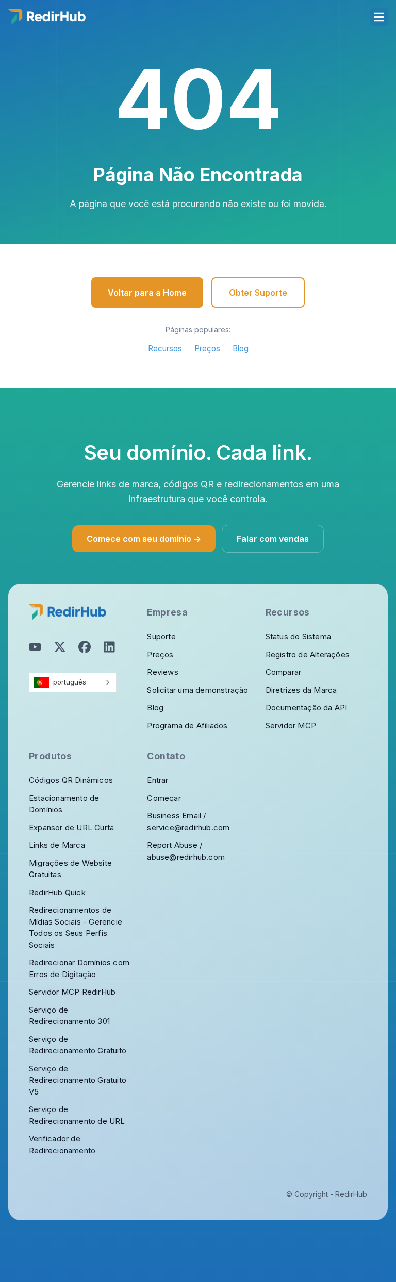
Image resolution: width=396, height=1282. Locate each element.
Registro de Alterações (308, 654)
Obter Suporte (258, 292)
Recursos (165, 348)
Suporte (161, 636)
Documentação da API (307, 707)
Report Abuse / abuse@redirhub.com (186, 851)
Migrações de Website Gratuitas (70, 869)
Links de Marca (57, 845)
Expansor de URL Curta (71, 827)
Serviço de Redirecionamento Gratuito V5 (77, 1080)
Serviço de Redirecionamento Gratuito (77, 1045)
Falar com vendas (273, 539)
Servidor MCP (291, 725)
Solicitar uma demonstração (197, 690)
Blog (241, 348)
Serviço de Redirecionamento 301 (69, 1016)
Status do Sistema (298, 636)
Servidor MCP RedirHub (72, 992)
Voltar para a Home (147, 292)
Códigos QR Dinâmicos (71, 780)
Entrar (157, 780)
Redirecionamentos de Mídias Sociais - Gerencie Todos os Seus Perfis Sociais (75, 927)
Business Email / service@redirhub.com (188, 821)
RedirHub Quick (57, 892)
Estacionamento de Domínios (64, 804)
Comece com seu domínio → (144, 539)
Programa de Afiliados (187, 725)
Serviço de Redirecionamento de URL (77, 1115)
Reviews (162, 672)
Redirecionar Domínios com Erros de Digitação (79, 968)
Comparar (284, 672)
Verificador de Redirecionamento (62, 1144)
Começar (163, 798)
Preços (207, 348)
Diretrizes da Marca (301, 690)
